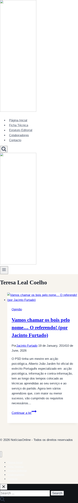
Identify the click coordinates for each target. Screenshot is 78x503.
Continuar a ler (24, 413)
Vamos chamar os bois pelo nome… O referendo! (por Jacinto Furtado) (41, 327)
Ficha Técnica (18, 125)
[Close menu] (1, 454)
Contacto (15, 140)
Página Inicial (18, 120)
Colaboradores (19, 135)
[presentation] (42, 297)
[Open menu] (4, 270)
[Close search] (3, 487)
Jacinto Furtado (26, 345)
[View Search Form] (4, 149)
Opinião (17, 309)
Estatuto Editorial (20, 130)
